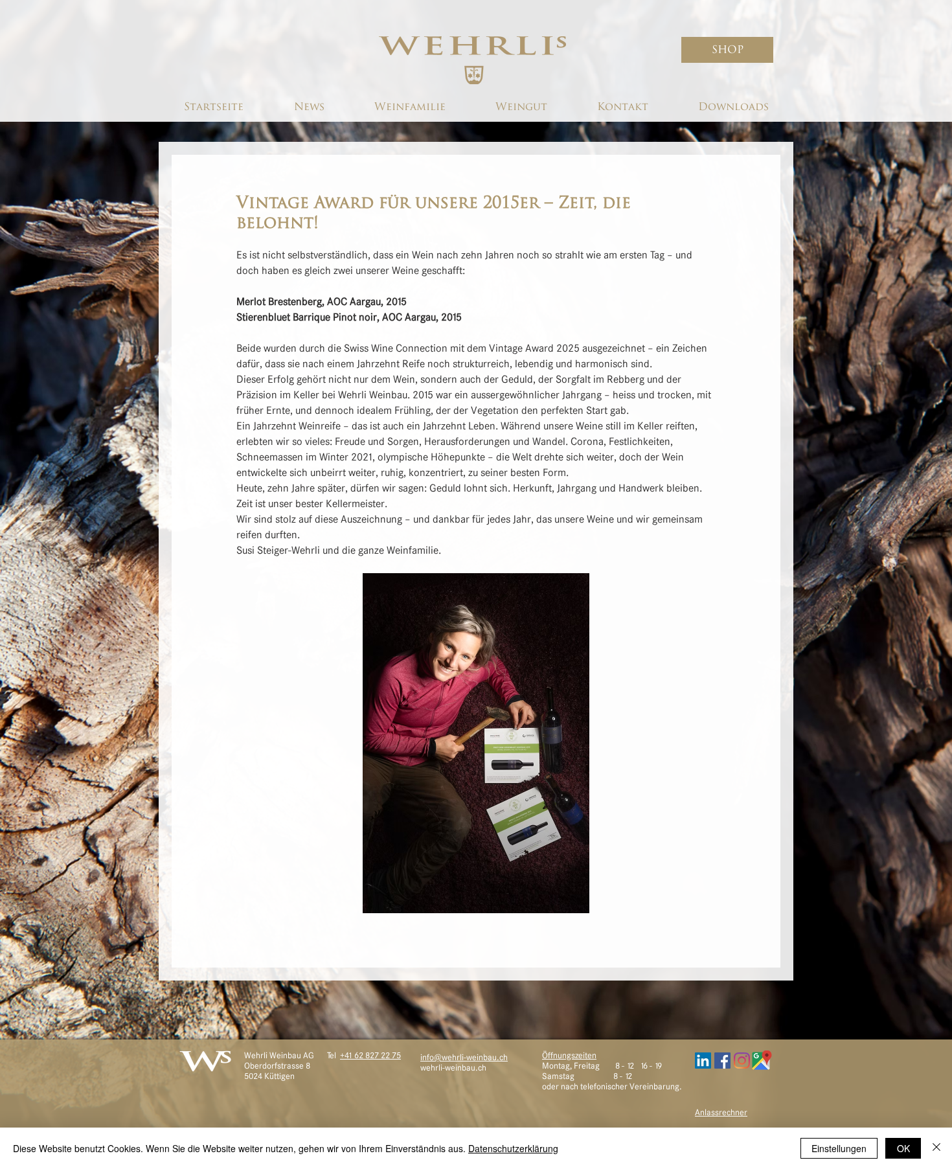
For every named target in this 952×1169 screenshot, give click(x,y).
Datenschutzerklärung (513, 1148)
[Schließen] (936, 1148)
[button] (727, 50)
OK (903, 1148)
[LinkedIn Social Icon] (703, 1060)
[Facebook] (722, 1060)
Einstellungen (839, 1148)
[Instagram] (742, 1060)
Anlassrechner (721, 1112)
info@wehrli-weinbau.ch (464, 1057)
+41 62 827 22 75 (370, 1055)
